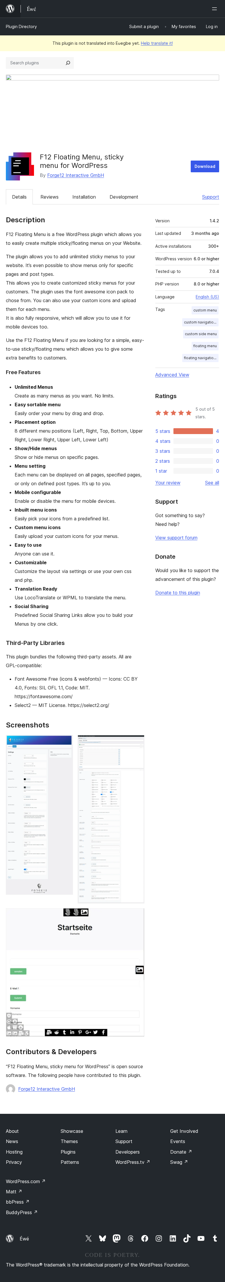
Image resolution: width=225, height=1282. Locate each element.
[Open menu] (215, 9)
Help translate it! (157, 43)
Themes (69, 1141)
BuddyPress (22, 1212)
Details (19, 197)
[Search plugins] (68, 63)
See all (212, 483)
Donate (181, 1152)
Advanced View (172, 375)
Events (177, 1141)
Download (205, 166)
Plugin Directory (21, 26)
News (12, 1141)
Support (210, 197)
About (12, 1131)
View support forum (176, 538)
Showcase (72, 1131)
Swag (179, 1162)
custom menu (205, 310)
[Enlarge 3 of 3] (136, 916)
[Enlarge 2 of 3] (136, 743)
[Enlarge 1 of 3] (65, 743)
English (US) (207, 296)
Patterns (70, 1162)
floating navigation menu (201, 358)
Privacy (14, 1162)
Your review (167, 483)
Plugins (68, 1152)
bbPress (18, 1202)
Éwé (24, 1239)
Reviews (49, 197)
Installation (84, 197)
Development (124, 197)
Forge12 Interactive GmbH (75, 175)
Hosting (14, 1152)
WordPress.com (26, 1181)
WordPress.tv (132, 1162)
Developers (127, 1152)
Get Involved (184, 1131)
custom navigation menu (201, 322)
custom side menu (201, 334)
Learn (121, 1131)
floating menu (205, 346)
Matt (14, 1192)
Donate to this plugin (177, 593)
